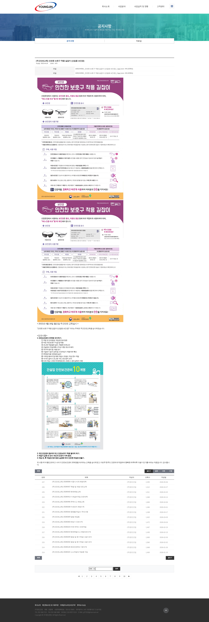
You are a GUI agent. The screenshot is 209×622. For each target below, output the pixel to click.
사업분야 (122, 6)
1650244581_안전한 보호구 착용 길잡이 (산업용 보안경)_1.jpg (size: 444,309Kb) (104, 69)
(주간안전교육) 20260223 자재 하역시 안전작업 (69, 527)
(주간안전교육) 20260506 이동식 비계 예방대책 (69, 482)
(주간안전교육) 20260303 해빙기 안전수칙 (67, 522)
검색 (116, 568)
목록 (38, 471)
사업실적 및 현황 (141, 6)
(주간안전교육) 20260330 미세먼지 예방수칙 (68, 507)
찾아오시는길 (81, 605)
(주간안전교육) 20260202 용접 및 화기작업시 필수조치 (72, 542)
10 (124, 576)
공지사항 (70, 40)
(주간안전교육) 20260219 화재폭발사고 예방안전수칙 (71, 532)
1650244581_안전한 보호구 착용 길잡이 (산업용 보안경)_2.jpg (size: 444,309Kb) (104, 73)
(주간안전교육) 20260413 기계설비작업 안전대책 (70, 497)
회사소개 (105, 6)
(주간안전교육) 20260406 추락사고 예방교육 (68, 502)
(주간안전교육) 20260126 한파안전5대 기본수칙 (69, 547)
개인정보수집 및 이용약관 (50, 605)
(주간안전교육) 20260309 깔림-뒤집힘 (66, 517)
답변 (156, 471)
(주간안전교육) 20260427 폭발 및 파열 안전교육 (69, 487)
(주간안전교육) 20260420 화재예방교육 (66, 492)
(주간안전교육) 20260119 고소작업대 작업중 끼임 (70, 552)
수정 (170, 471)
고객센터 (160, 6)
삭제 (163, 471)
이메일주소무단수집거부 (68, 605)
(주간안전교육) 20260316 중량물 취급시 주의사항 (70, 512)
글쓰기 (149, 471)
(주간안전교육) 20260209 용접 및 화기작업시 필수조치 (72, 537)
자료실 (139, 40)
